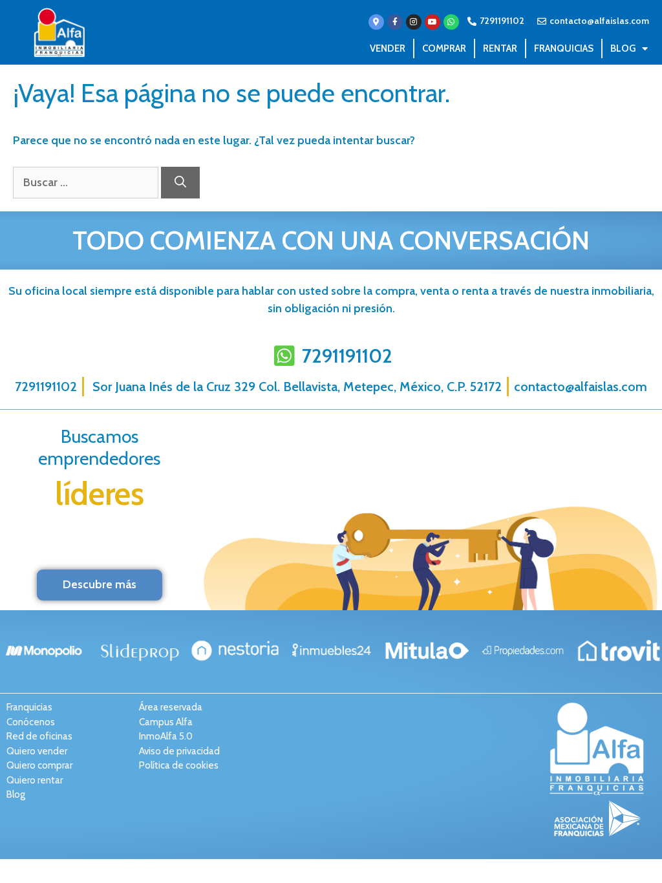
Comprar (444, 48)
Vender (387, 48)
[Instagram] (414, 22)
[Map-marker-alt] (376, 22)
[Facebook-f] (395, 22)
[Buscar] (180, 182)
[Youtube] (432, 22)
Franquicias (563, 48)
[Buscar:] (87, 182)
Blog (622, 48)
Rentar (500, 48)
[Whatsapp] (451, 22)
